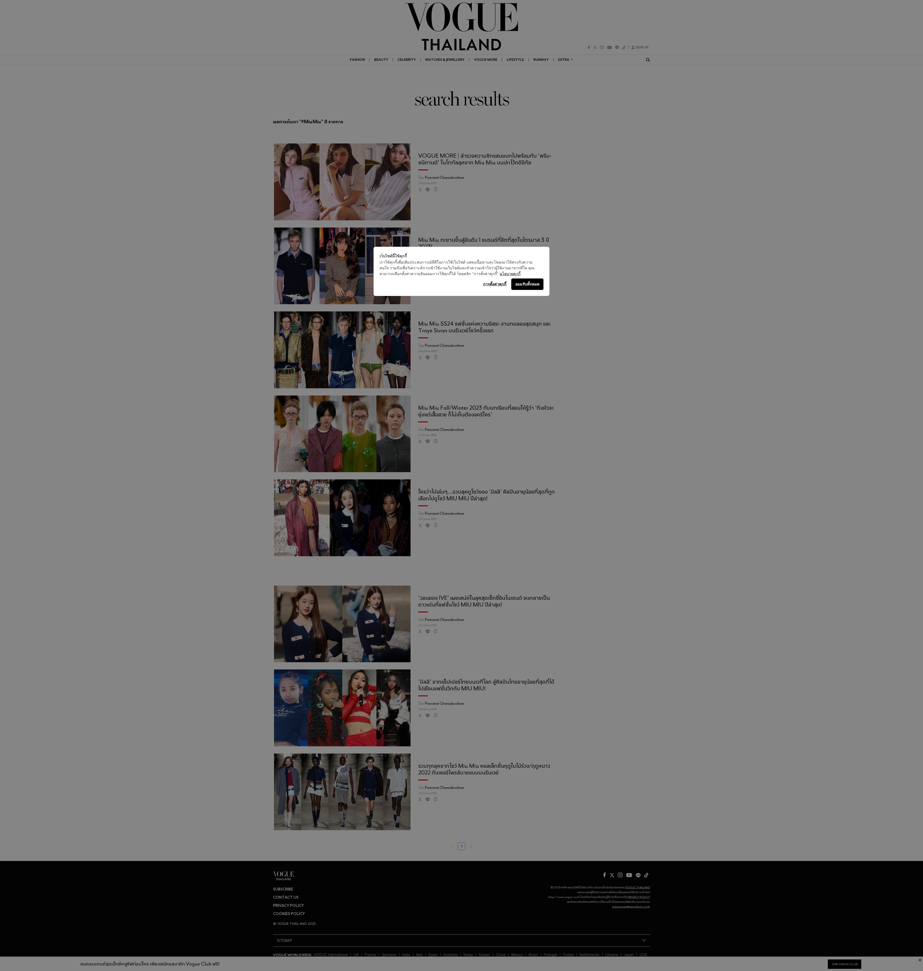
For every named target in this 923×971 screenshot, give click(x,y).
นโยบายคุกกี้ (510, 273)
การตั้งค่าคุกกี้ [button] (494, 284)
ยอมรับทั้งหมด (527, 284)
